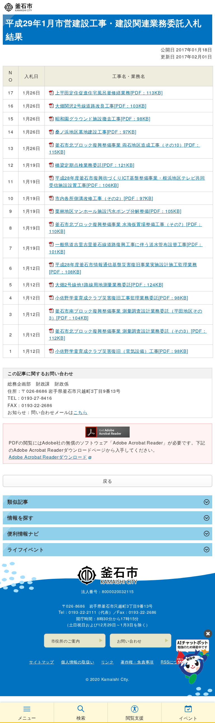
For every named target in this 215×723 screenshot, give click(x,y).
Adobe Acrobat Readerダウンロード (48, 457)
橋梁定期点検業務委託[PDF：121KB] (94, 165)
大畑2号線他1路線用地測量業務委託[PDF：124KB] (109, 284)
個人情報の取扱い (77, 662)
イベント (188, 718)
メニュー (27, 718)
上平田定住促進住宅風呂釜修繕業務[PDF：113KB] (109, 92)
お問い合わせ (129, 641)
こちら (80, 412)
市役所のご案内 (65, 641)
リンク (107, 662)
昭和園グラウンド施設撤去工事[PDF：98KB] (102, 118)
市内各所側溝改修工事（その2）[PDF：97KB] (104, 198)
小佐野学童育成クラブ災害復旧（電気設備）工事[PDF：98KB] (121, 351)
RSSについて (173, 662)
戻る (107, 481)
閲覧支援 (135, 718)
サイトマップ (41, 662)
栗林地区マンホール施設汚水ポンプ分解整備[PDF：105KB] (118, 211)
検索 (80, 718)
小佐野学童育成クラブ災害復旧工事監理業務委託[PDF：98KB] (121, 297)
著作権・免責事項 (137, 662)
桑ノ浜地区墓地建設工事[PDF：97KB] (95, 132)
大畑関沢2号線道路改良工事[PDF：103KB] (100, 106)
